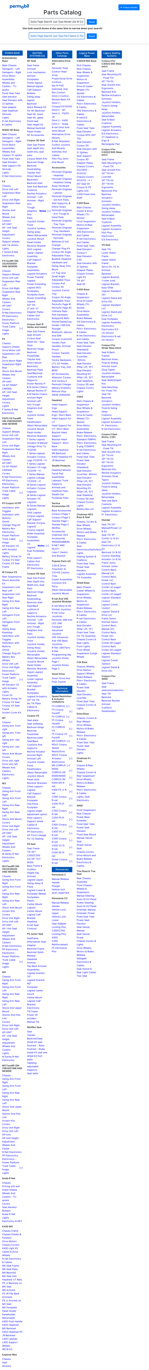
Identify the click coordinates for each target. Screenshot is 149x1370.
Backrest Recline (111, 700)
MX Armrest (8, 1290)
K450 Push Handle (12, 1321)
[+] (43, 55)
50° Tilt (31, 304)
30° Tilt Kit (107, 180)
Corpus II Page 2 (61, 517)
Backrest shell (34, 183)
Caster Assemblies (62, 579)
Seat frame (33, 65)
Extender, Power (86, 913)
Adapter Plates (85, 162)
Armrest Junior (110, 566)
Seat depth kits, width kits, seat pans (35, 152)
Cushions (107, 415)
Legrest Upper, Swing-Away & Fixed (35, 883)
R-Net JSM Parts (61, 647)
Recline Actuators (36, 193)
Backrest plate (35, 737)
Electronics (8, 774)
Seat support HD (11, 165)
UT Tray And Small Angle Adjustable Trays (61, 276)
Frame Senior (109, 618)
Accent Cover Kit (11, 712)
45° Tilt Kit (107, 81)
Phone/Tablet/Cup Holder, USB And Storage (62, 325)
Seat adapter (9, 107)
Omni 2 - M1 (58, 109)
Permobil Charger (61, 384)
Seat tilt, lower (35, 114)
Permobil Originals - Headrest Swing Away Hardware (62, 182)
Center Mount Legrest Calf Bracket (34, 914)
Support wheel (35, 821)
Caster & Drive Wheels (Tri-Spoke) (85, 214)
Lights (5, 117)
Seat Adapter (59, 923)
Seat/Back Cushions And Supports (34, 745)
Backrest (32, 103)
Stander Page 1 (60, 520)
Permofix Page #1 (61, 304)
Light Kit (81, 277)
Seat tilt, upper (35, 117)
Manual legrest (35, 86)
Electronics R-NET (12, 1221)
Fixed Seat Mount (86, 834)
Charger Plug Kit (11, 525)
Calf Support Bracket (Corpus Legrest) (36, 523)
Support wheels (10, 346)
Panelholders (34, 421)
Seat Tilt (106, 249)
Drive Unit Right (11, 199)
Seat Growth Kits (111, 84)
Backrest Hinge (35, 162)
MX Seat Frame (10, 1265)
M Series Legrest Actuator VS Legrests (36, 498)
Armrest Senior (110, 621)
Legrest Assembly (86, 573)
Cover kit (7, 695)
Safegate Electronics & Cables (84, 962)
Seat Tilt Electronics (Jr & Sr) (111, 545)
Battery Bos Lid (85, 509)
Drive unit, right (10, 760)
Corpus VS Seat (11, 559)
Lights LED (83, 190)
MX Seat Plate (10, 1269)
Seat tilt (81, 284)
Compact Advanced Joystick (57, 630)
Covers (6, 238)
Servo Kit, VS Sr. (111, 266)
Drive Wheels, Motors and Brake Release (86, 532)
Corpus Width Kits (37, 158)
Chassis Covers (10, 1244)
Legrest (31, 789)
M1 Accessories (35, 135)
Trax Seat (82, 975)
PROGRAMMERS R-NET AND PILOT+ (61, 545)
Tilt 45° (81, 280)
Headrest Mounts (61, 470)
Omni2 (5, 521)
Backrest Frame (35, 948)
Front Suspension (86, 221)
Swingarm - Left (11, 68)
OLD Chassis (84, 65)
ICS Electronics (110, 133)
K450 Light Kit (10, 1248)
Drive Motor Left (11, 350)
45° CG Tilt (33, 699)
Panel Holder (9, 1310)
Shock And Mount (12, 371)
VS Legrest (31, 545)
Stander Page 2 (60, 524)
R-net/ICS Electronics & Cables (84, 121)
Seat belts (32, 1073)
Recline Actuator (36, 751)
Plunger (56, 885)
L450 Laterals (9, 1338)
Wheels (6, 660)
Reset (92, 21)
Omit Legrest (34, 249)
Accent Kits (8, 911)
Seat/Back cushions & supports (33, 609)
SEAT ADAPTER (60, 892)
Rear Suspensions (12, 576)
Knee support (34, 557)
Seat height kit (35, 124)
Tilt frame (32, 1011)
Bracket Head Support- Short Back (60, 443)
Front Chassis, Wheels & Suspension (84, 889)
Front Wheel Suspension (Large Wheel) (87, 653)
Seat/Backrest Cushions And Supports (34, 377)
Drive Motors (9, 1241)
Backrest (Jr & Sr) (111, 552)
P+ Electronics (109, 425)
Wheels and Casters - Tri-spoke (9, 86)
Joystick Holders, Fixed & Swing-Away (111, 106)
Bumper (6, 1210)
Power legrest (34, 82)
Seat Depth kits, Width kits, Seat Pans (36, 585)
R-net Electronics (111, 428)
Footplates (33, 79)
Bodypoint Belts (60, 318)
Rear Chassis (84, 813)
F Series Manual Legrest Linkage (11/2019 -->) (36, 478)
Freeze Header (130, 7)
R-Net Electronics (12, 176)
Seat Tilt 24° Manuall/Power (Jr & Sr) (112, 528)
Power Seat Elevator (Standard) (83, 464)
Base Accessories (61, 510)
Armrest (31, 68)
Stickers (6, 1365)
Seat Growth (34, 334)
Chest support (35, 786)
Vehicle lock (58, 889)
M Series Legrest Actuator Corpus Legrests (36, 488)
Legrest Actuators (37, 273)
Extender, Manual (86, 909)
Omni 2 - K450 (60, 120)
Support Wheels (11, 274)
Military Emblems (61, 387)
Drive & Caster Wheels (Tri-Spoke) (85, 90)
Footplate (32, 800)
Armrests (106, 98)
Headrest (32, 921)
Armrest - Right (35, 200)
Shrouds (6, 114)
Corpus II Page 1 (61, 513)
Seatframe (32, 938)
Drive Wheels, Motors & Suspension (84, 601)
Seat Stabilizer (10, 110)
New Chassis (84, 68)
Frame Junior (109, 562)
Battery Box (8, 528)
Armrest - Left (35, 197)
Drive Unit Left (10, 189)
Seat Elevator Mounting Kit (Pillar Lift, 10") (85, 374)
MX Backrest (9, 1272)
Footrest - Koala (36, 1048)
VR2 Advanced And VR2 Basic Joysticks (60, 641)
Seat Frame (33, 848)
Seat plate (32, 720)
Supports (32, 1069)
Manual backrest (36, 128)
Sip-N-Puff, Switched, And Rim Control (60, 89)
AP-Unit (6, 1134)
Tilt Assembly (84, 577)
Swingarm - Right (11, 72)
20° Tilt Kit (107, 455)
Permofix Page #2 (62, 307)
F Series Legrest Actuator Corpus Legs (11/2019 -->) (37, 457)
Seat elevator (9, 96)
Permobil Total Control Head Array (60, 71)
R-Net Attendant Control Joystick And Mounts (61, 145)
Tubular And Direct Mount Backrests (34, 176)
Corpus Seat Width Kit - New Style (36, 342)
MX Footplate (9, 1307)
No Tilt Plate (34, 703)
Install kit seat (34, 1042)
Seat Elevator (9, 162)
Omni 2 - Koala (60, 123)
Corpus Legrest (35, 516)
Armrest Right (34, 397)
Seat (4, 1362)
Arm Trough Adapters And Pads (32, 210)
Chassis (6, 185)
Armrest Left (34, 401)
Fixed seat (32, 121)
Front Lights (83, 646)
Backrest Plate (35, 369)
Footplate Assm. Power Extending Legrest (36, 298)
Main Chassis (9, 65)
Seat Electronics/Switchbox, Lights (89, 549)
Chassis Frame (10, 1230)
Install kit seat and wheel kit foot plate (37, 1056)
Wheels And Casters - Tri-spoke (9, 1197)
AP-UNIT (7, 224)
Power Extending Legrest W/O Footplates (36, 287)
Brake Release (84, 318)
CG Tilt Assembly (86, 635)
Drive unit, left (10, 764)
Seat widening (35, 723)
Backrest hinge (35, 591)
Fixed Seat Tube (11, 93)
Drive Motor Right (12, 360)
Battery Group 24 (11, 556)
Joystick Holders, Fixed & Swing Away (111, 408)
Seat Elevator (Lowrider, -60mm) (84, 356)
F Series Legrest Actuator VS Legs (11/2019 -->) (36, 467)
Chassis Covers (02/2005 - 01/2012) (85, 170)
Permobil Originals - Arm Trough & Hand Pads (62, 214)
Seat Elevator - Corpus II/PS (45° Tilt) (86, 135)
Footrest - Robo (36, 1045)
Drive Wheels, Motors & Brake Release (85, 728)
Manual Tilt (33, 1021)
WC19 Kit (7, 1349)
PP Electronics (10, 316)
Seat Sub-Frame (36, 144)
